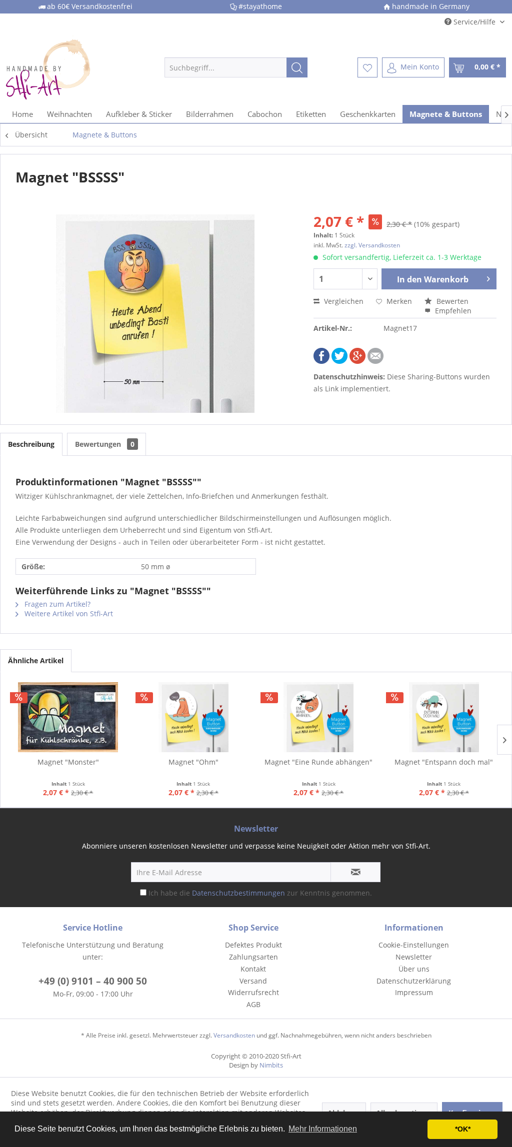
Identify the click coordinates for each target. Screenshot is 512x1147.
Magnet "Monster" (68, 762)
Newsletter (414, 957)
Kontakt (253, 969)
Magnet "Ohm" (193, 762)
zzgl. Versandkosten (372, 245)
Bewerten (451, 301)
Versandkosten (234, 1035)
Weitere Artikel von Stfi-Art (67, 613)
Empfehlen (452, 310)
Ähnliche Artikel (36, 660)
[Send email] (376, 361)
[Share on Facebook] (322, 361)
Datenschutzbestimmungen (238, 893)
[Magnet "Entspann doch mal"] (444, 717)
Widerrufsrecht (253, 992)
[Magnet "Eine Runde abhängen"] (318, 717)
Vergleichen (343, 301)
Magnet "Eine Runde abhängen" (318, 762)
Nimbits (271, 1065)
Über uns (414, 969)
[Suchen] (297, 67)
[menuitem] (236, 67)
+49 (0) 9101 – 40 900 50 (92, 981)
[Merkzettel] (368, 67)
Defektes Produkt (253, 945)
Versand (253, 981)
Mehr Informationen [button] (322, 1129)
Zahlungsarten (253, 957)
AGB (253, 1004)
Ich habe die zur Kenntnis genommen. (260, 893)
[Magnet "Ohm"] (194, 717)
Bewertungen (104, 444)
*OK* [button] (462, 1129)
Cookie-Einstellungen (413, 945)
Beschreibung (31, 444)
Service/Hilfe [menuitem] (475, 21)
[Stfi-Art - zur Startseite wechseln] (66, 67)
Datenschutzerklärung (413, 981)
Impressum (414, 992)
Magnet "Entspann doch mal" (443, 762)
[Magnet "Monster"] (68, 717)
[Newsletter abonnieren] (355, 872)
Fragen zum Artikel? (56, 604)
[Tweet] (340, 361)
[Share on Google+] (358, 361)
